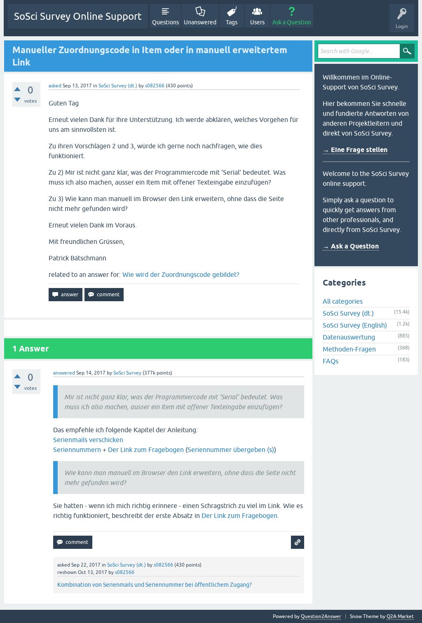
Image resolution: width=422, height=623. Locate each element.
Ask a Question (291, 22)
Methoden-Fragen (349, 349)
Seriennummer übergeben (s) (231, 449)
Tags (231, 22)
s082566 (154, 86)
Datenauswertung (349, 337)
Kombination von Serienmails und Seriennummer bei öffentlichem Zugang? (154, 584)
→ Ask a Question (351, 246)
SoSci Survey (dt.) (117, 86)
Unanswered (200, 22)
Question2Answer (321, 616)
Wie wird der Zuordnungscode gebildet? (180, 274)
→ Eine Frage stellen (355, 150)
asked (55, 86)
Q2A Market (400, 616)
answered (64, 373)
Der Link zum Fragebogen (146, 449)
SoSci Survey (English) (355, 325)
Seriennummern (77, 449)
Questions (165, 22)
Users (257, 22)
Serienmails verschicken (88, 439)
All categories (343, 301)
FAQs (330, 361)
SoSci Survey (127, 373)
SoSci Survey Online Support (78, 16)
